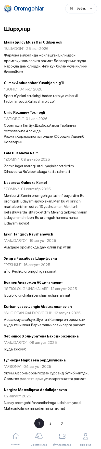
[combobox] (81, 8)
